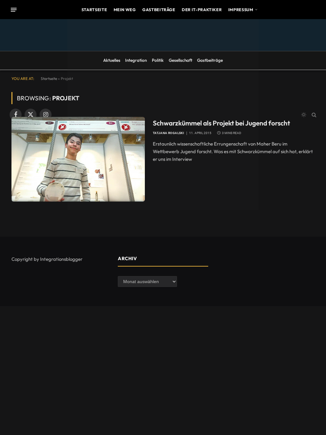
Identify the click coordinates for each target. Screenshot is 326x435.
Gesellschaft (180, 60)
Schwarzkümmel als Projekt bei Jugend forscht (221, 123)
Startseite (94, 9)
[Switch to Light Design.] (304, 114)
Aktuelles (111, 60)
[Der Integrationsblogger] (163, 114)
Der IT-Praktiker (202, 9)
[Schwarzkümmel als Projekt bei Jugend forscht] (78, 159)
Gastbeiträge (158, 9)
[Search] (313, 115)
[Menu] (14, 9)
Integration (136, 60)
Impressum (240, 9)
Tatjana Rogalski (168, 133)
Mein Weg (125, 9)
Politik (158, 60)
